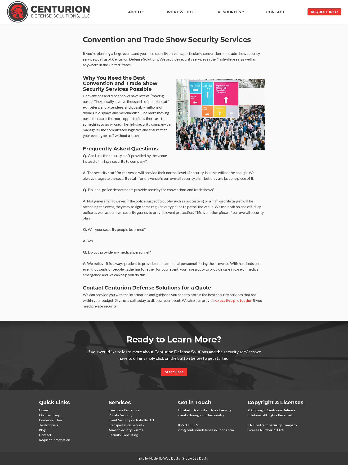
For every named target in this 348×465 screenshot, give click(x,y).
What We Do (180, 12)
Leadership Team (51, 420)
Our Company (49, 415)
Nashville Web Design (165, 458)
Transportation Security (126, 425)
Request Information (54, 440)
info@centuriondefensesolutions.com (206, 430)
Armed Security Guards (126, 430)
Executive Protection (124, 410)
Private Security (120, 415)
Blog (42, 430)
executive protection (233, 300)
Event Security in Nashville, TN (131, 420)
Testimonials (48, 425)
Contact (275, 12)
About (135, 12)
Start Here (174, 371)
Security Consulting (123, 435)
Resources (229, 12)
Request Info (324, 12)
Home (43, 410)
